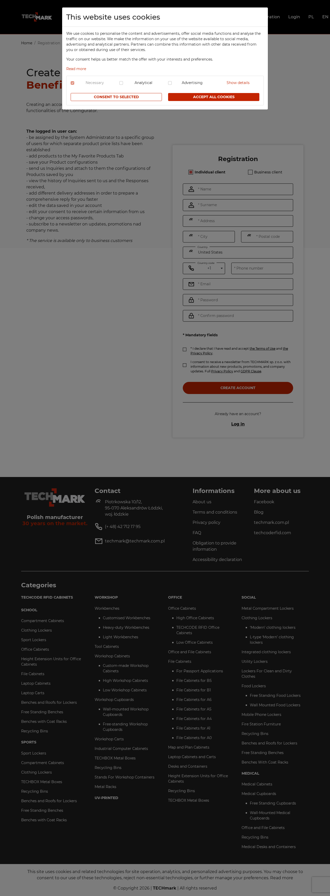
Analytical (143, 82)
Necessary (95, 82)
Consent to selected (116, 97)
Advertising (192, 82)
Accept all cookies (214, 97)
